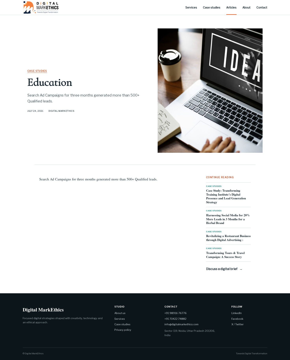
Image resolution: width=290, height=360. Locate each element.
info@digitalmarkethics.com (181, 324)
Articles (231, 7)
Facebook (237, 318)
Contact (261, 7)
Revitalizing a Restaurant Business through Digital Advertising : (228, 236)
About (246, 7)
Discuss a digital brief (224, 269)
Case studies (211, 7)
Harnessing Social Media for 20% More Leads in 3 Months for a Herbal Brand (228, 217)
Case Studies (37, 70)
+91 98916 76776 (176, 313)
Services (191, 7)
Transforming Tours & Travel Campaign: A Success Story (225, 253)
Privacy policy (122, 329)
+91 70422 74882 (175, 318)
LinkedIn (236, 313)
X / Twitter (237, 324)
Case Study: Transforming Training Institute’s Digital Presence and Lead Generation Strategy (226, 194)
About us (119, 313)
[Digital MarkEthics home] (41, 7)
